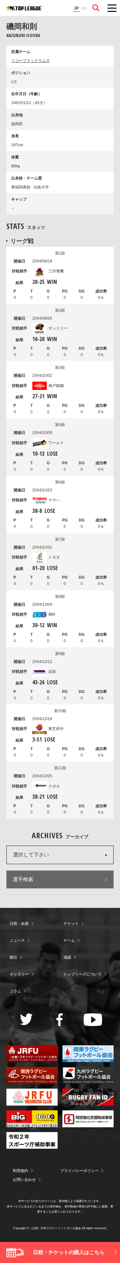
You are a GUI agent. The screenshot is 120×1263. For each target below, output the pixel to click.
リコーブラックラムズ (30, 60)
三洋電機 (56, 271)
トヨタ (54, 557)
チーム (69, 940)
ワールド (56, 443)
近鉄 (52, 671)
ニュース (17, 940)
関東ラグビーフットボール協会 (88, 1053)
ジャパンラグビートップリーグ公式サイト (24, 8)
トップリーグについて (82, 974)
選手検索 (23, 879)
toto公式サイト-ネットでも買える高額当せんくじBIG (32, 1118)
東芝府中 (56, 729)
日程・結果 (19, 923)
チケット (71, 923)
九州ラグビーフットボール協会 (88, 1075)
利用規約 (20, 1170)
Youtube (93, 1019)
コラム (15, 991)
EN (84, 8)
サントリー (58, 328)
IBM (51, 614)
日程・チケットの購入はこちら (69, 1252)
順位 (13, 957)
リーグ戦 (22, 241)
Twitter (26, 1019)
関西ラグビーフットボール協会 (32, 1075)
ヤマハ (54, 500)
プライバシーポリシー (79, 1170)
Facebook (59, 1019)
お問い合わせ (24, 1179)
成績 (67, 957)
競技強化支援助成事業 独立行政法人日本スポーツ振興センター (88, 1118)
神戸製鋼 (56, 386)
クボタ (54, 786)
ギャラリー (19, 974)
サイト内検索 (96, 8)
